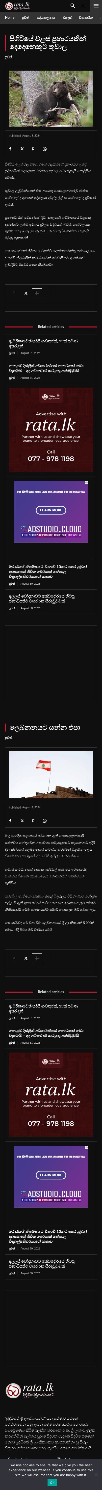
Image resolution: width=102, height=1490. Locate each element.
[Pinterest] (33, 149)
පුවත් (8, 57)
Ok (52, 1483)
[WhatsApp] (44, 149)
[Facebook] (10, 149)
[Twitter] (21, 149)
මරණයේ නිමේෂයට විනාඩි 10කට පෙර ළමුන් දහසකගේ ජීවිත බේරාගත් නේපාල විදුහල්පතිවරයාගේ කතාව (48, 572)
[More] (37, 293)
